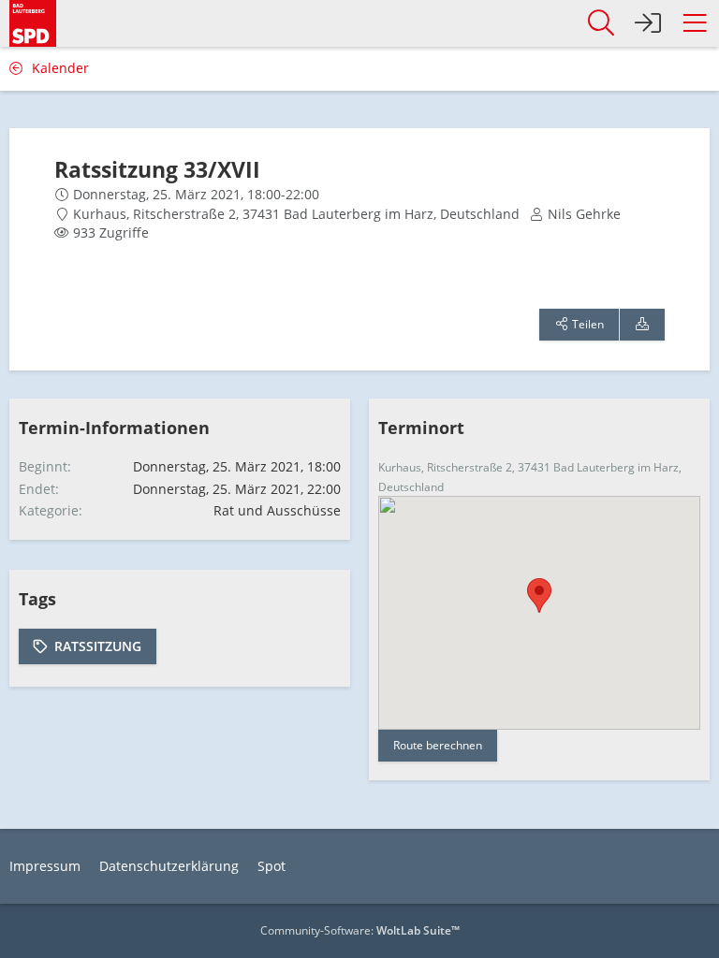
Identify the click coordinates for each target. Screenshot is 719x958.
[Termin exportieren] (642, 325)
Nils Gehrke (584, 214)
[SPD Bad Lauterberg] (33, 21)
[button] (694, 23)
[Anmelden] (648, 23)
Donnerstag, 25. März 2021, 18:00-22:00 (196, 194)
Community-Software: (360, 930)
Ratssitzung (97, 646)
